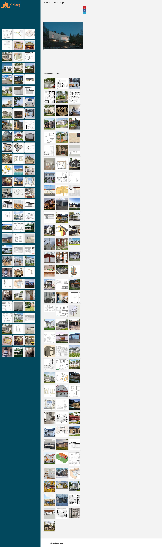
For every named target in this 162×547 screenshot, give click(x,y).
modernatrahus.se (47, 49)
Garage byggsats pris (55, 69)
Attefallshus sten (80, 69)
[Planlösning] (20, 5)
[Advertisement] (20, 19)
